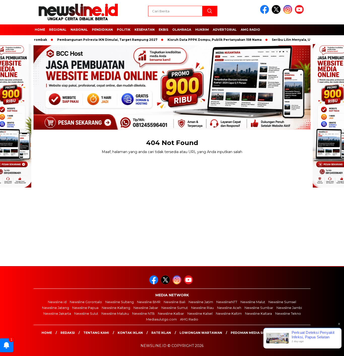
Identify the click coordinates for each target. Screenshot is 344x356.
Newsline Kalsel (200, 313)
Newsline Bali (174, 302)
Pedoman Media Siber (250, 333)
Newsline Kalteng (116, 308)
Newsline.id (57, 302)
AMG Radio (250, 29)
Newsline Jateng (55, 308)
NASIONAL (79, 29)
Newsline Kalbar (171, 313)
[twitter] (277, 13)
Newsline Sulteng (119, 302)
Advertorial (225, 29)
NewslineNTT (226, 302)
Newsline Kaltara (258, 313)
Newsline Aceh (229, 308)
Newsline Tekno (288, 313)
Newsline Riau (202, 308)
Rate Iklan (161, 333)
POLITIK (123, 29)
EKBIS (163, 29)
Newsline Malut (252, 302)
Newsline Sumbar (259, 308)
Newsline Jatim (201, 302)
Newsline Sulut (86, 313)
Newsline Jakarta (57, 313)
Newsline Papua (85, 308)
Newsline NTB (143, 313)
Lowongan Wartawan (201, 333)
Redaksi (67, 333)
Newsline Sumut (174, 308)
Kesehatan (144, 29)
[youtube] (300, 13)
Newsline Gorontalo (86, 302)
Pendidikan (102, 29)
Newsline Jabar (145, 308)
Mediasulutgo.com (161, 319)
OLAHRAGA (181, 29)
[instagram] (288, 13)
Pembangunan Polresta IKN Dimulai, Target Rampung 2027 (97, 40)
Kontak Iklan (130, 333)
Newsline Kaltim (229, 313)
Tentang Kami (96, 333)
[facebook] (265, 13)
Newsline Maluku (115, 313)
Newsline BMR (148, 302)
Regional (57, 29)
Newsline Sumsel (282, 302)
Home (47, 333)
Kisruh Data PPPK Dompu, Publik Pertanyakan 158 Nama (204, 40)
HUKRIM (202, 29)
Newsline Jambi (289, 308)
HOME (40, 29)
